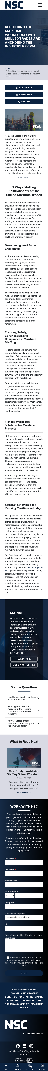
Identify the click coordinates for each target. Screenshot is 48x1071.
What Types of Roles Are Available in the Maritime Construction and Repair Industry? (19, 710)
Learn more (14, 793)
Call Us (25, 101)
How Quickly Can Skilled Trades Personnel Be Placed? (23, 698)
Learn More (25, 94)
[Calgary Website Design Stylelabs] (24, 1060)
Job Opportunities (24, 665)
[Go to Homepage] (14, 5)
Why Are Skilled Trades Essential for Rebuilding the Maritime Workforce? (21, 723)
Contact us (26, 87)
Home (7, 68)
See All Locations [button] (34, 1034)
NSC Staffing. (23, 1051)
